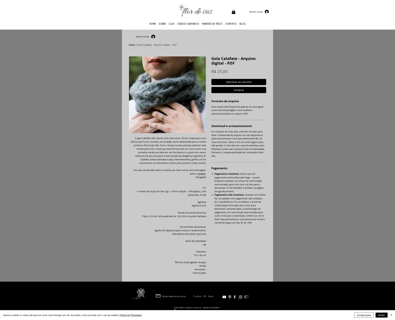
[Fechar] (391, 315)
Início (132, 45)
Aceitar (381, 315)
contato (201, 173)
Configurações (364, 315)
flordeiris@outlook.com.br (174, 296)
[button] (233, 11)
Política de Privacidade (130, 315)
